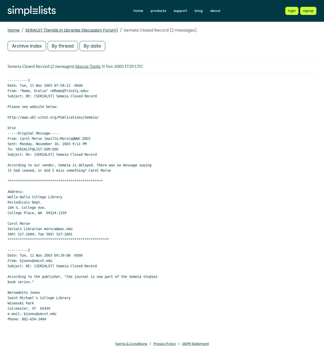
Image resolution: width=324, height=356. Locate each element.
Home (13, 30)
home (138, 10)
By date (92, 46)
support (180, 10)
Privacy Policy (165, 343)
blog (198, 10)
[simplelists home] (32, 11)
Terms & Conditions (131, 343)
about (215, 10)
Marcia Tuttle (88, 66)
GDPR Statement (195, 343)
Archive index (27, 46)
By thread (63, 46)
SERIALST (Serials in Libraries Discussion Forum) (71, 30)
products (158, 10)
